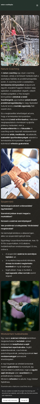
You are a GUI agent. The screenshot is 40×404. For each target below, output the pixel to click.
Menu (37, 5)
